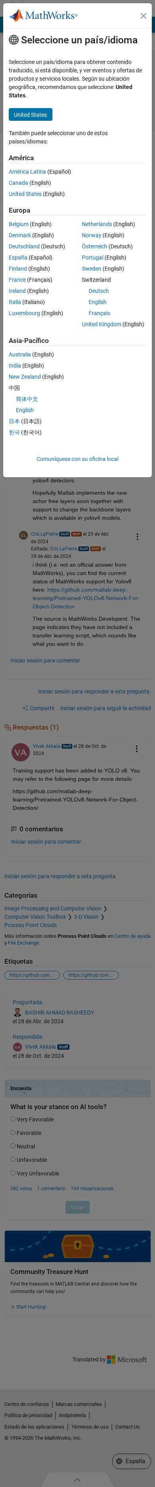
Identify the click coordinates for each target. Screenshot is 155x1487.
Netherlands (97, 224)
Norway (91, 235)
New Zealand (25, 377)
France (17, 280)
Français (99, 313)
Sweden (91, 268)
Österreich (94, 246)
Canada (18, 183)
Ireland (17, 291)
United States (25, 194)
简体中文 (27, 399)
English (98, 302)
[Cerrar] (143, 15)
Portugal (92, 257)
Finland (18, 268)
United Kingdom (101, 324)
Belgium (19, 224)
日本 (14, 421)
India (15, 365)
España (18, 257)
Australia (20, 354)
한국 (14, 432)
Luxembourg (24, 313)
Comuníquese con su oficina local (77, 459)
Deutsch (99, 291)
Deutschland (24, 246)
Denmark (20, 235)
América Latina (27, 171)
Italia (15, 302)
